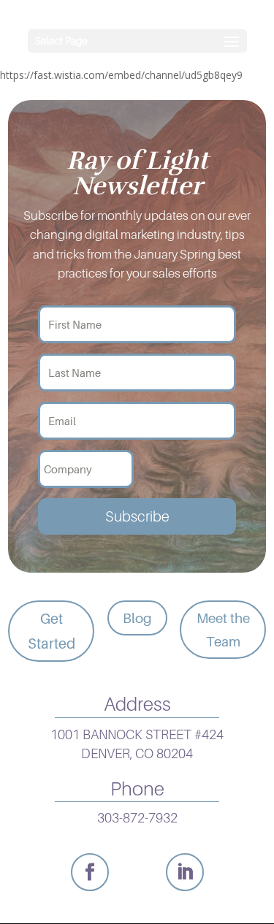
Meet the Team (223, 629)
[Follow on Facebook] (90, 872)
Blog (137, 618)
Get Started (51, 631)
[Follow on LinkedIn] (185, 872)
